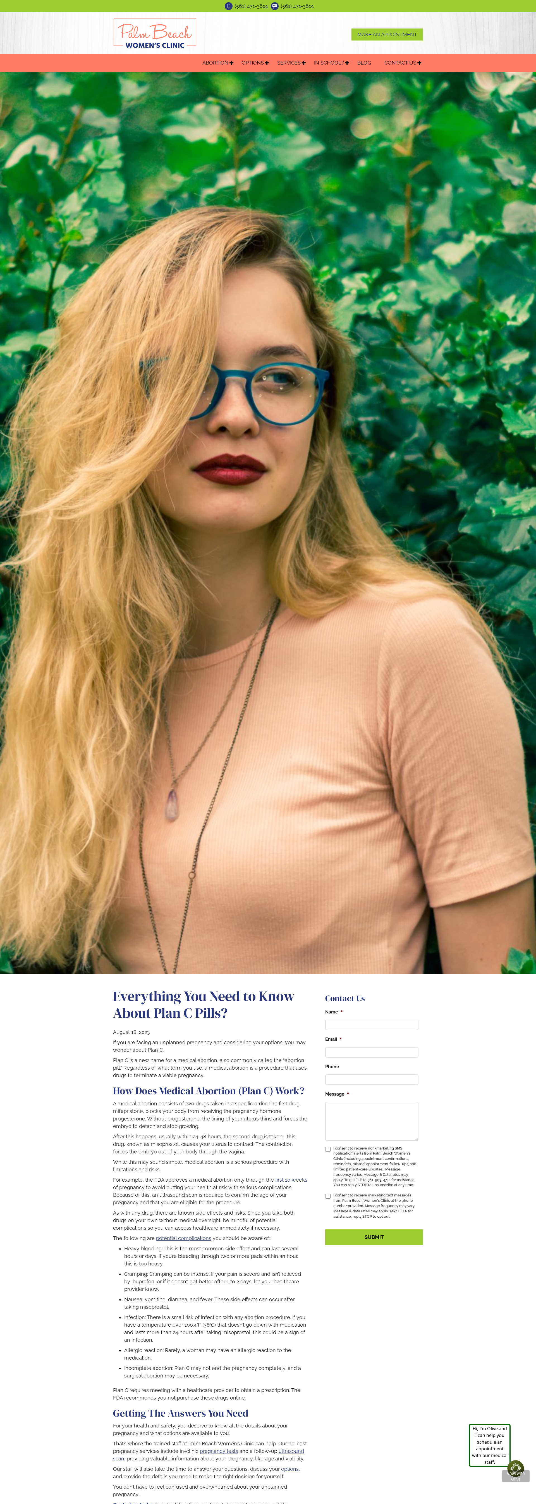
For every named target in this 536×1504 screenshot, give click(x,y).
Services (289, 63)
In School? (329, 63)
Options (253, 63)
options (290, 1469)
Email (333, 1039)
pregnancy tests (219, 1451)
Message (337, 1094)
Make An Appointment (387, 34)
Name (334, 1012)
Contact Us (400, 63)
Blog (364, 63)
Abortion (215, 63)
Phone (332, 1066)
